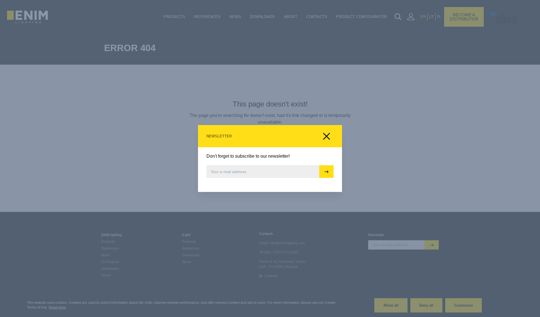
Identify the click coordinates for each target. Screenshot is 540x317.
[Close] (327, 136)
